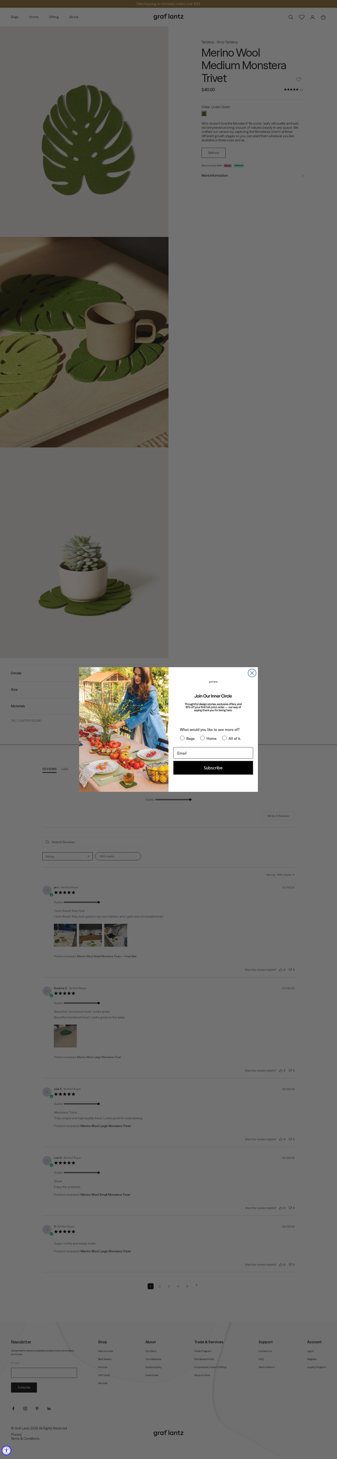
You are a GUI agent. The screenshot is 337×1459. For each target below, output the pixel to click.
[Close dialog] (252, 673)
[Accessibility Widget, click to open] (6, 1450)
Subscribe (213, 768)
